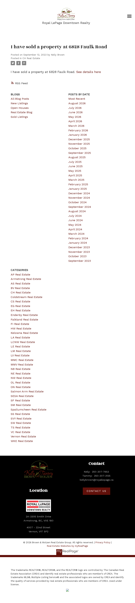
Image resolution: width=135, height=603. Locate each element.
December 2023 (79, 247)
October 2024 (77, 202)
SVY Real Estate (21, 418)
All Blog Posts (20, 98)
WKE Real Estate (22, 441)
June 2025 (75, 166)
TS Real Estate (20, 427)
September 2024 (79, 207)
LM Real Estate (21, 351)
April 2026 (75, 121)
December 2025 (79, 139)
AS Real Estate (20, 283)
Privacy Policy (102, 542)
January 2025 (77, 188)
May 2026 (74, 116)
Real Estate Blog (21, 112)
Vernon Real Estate (23, 436)
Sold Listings (19, 116)
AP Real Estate (20, 274)
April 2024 (75, 229)
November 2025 (79, 143)
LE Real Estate (20, 346)
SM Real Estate (21, 405)
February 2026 (78, 130)
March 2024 (76, 233)
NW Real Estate (21, 378)
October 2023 (77, 256)
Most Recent (76, 98)
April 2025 (75, 175)
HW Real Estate (21, 328)
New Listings (19, 103)
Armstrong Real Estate (26, 279)
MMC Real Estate (22, 360)
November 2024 (79, 197)
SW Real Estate (21, 423)
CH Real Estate (31, 58)
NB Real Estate (20, 369)
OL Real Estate (20, 382)
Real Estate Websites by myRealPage (67, 546)
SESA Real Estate (22, 396)
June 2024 (75, 220)
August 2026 (77, 103)
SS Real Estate (20, 414)
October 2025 (77, 148)
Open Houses (20, 108)
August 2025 (77, 157)
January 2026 (77, 134)
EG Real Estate (20, 306)
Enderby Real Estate (24, 315)
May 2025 (74, 170)
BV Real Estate (20, 288)
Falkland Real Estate (24, 319)
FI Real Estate (20, 324)
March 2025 (76, 179)
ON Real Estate (21, 387)
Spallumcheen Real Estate (28, 409)
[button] (96, 491)
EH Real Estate (20, 310)
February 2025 (78, 184)
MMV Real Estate (22, 364)
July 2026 (75, 108)
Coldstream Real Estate (26, 297)
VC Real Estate (20, 432)
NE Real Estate (20, 373)
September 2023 (79, 260)
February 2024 (78, 238)
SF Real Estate (20, 400)
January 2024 (77, 242)
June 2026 (75, 112)
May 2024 (74, 224)
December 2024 (79, 193)
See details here (88, 72)
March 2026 (76, 125)
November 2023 (79, 252)
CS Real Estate (20, 301)
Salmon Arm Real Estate (27, 391)
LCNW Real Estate (23, 342)
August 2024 (77, 211)
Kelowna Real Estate (24, 333)
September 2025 (79, 153)
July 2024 (75, 215)
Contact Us (96, 491)
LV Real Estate (20, 355)
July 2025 (75, 161)
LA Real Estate (20, 337)
